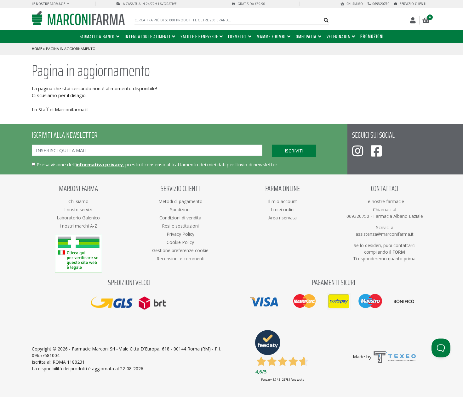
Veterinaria (338, 37)
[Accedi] (413, 20)
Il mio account (282, 201)
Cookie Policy (180, 242)
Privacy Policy (180, 234)
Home (37, 48)
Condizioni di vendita (180, 218)
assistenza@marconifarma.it (385, 234)
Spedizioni (180, 209)
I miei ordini (282, 209)
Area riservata (282, 218)
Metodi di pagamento (180, 201)
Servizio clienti (412, 4)
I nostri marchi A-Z (78, 226)
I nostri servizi (78, 209)
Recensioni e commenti (180, 259)
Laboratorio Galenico (78, 218)
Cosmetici (237, 37)
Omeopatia (306, 37)
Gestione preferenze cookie (180, 250)
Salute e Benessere (199, 37)
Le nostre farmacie (384, 201)
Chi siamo (354, 4)
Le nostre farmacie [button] (49, 4)
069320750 (380, 4)
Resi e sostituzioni (180, 226)
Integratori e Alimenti (147, 37)
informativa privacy (99, 164)
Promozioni (372, 36)
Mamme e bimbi (271, 37)
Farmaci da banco (97, 37)
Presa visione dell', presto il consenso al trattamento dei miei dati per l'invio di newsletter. (157, 164)
